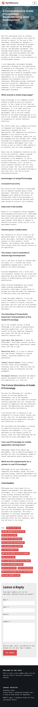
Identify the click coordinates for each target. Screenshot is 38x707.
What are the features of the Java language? (15, 553)
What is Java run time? (9, 568)
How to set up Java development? (11, 538)
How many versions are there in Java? (13, 531)
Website (6, 614)
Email (6, 607)
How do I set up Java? (13, 528)
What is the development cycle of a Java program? (17, 571)
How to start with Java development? (13, 542)
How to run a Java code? (9, 535)
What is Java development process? (12, 564)
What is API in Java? (8, 557)
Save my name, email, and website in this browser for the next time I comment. (19, 647)
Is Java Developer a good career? (12, 546)
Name (5, 600)
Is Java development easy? (10, 549)
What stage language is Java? (11, 575)
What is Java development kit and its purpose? (16, 560)
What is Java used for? (25, 568)
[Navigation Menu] (35, 3)
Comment (6, 621)
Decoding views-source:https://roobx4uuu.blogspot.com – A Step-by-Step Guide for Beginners (18, 692)
